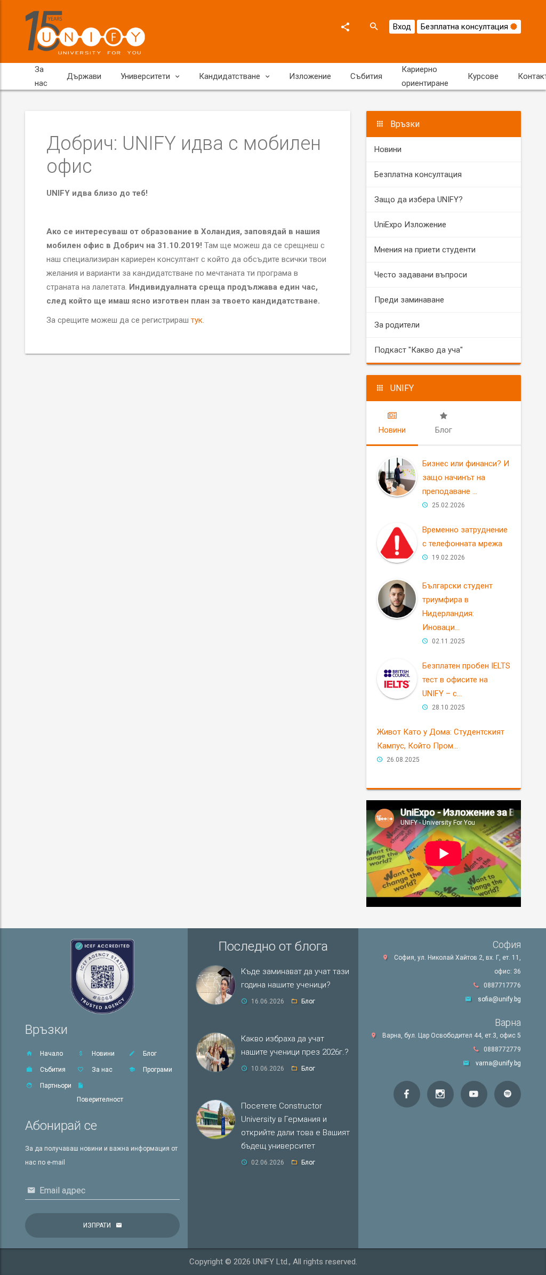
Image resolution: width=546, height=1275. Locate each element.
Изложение (310, 76)
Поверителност (100, 1099)
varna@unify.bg (498, 1063)
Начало (50, 1053)
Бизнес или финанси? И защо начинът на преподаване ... (465, 477)
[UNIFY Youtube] (474, 1094)
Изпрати (97, 1225)
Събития (366, 76)
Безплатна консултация (465, 26)
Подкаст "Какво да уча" (418, 350)
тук (197, 320)
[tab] (392, 423)
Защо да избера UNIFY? (418, 199)
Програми (156, 1069)
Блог (149, 1053)
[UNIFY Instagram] (440, 1094)
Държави (84, 76)
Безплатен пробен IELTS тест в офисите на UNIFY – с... (466, 679)
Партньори (54, 1085)
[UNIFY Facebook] (407, 1094)
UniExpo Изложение (410, 224)
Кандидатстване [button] (229, 76)
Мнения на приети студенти (425, 249)
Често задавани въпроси (420, 275)
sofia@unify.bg (499, 999)
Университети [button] (145, 76)
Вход (402, 26)
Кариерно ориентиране (425, 76)
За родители (397, 325)
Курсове (483, 76)
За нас (41, 76)
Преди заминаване (409, 300)
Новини (388, 149)
